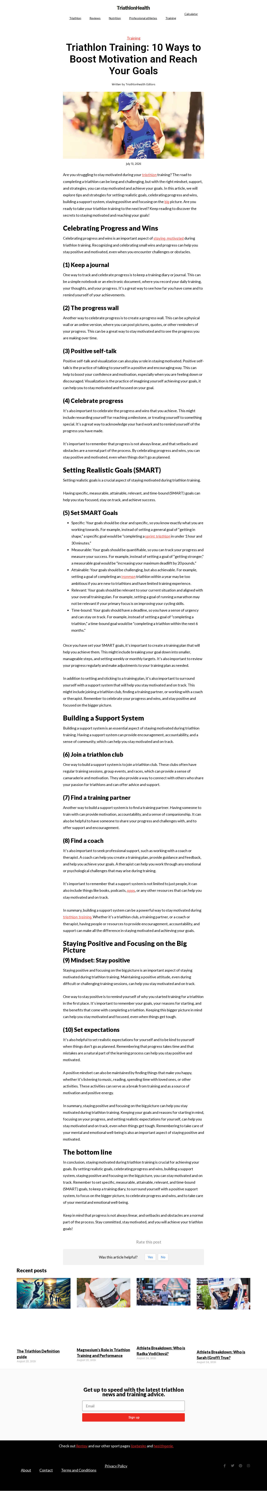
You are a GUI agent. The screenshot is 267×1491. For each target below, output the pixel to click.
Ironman (128, 576)
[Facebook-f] (224, 1465)
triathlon (149, 174)
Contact (46, 1470)
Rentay (82, 1446)
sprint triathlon (157, 536)
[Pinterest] (240, 1465)
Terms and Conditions (78, 1470)
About (26, 1470)
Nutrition (115, 18)
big (166, 201)
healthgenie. (164, 1446)
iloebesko (138, 1446)
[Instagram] (248, 1465)
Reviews (95, 18)
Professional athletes (143, 18)
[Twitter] (232, 1465)
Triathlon (75, 18)
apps (131, 890)
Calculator (191, 14)
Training (170, 18)
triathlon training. (77, 917)
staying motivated (169, 238)
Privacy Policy (116, 1466)
